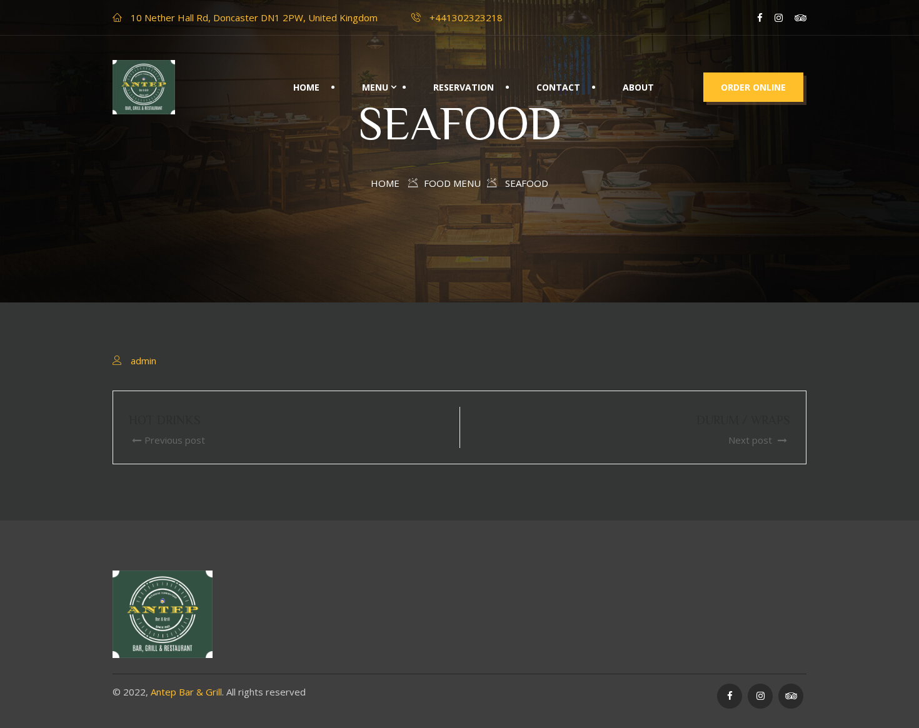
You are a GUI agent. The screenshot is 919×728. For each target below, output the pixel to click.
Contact (558, 87)
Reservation (463, 87)
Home (306, 87)
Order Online (753, 87)
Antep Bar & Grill (186, 692)
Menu (375, 87)
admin (143, 360)
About (638, 87)
